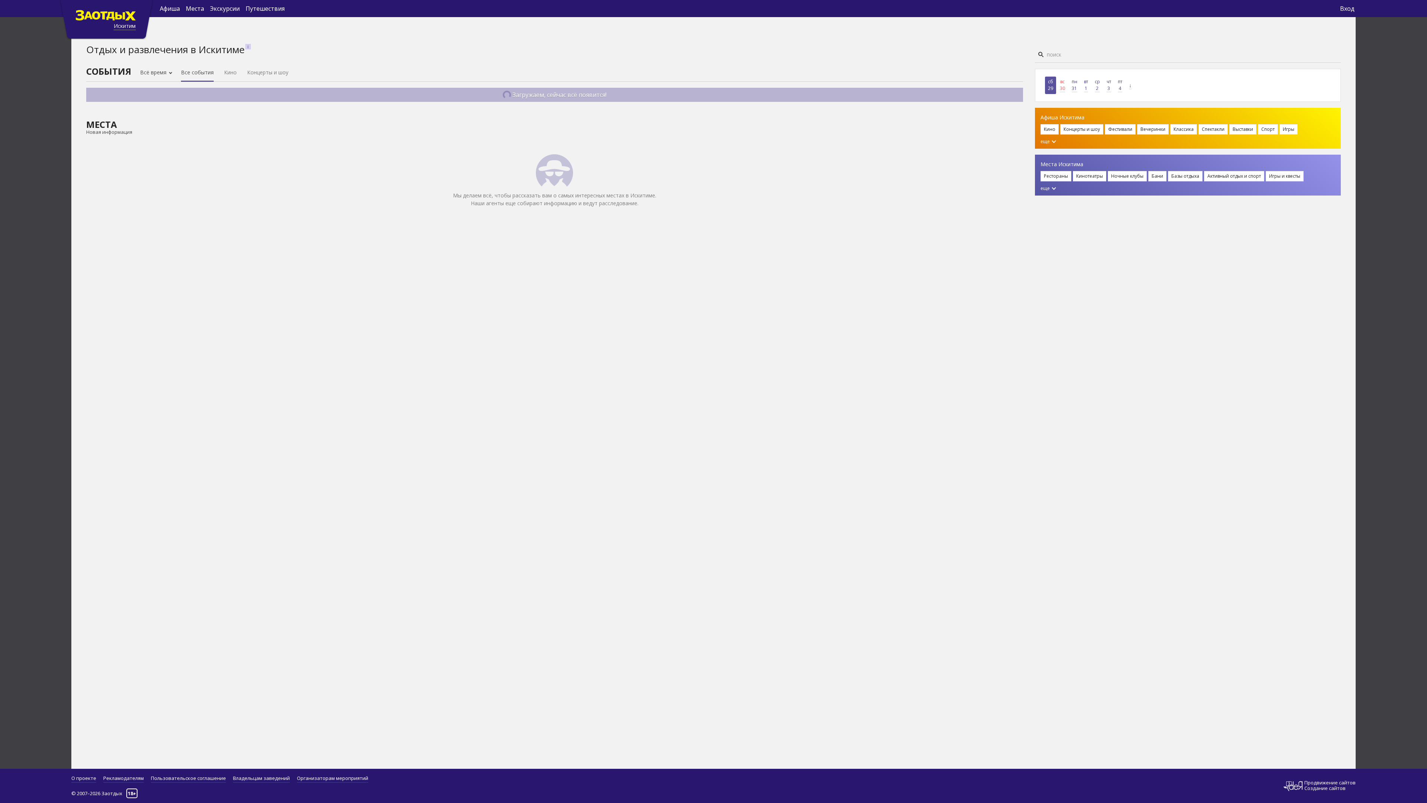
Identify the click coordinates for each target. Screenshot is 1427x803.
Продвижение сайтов (1330, 783)
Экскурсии (225, 8)
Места (195, 8)
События (108, 71)
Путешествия (265, 8)
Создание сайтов (1325, 788)
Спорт (1268, 129)
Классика (1184, 129)
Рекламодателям (123, 778)
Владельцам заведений (261, 778)
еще (1046, 141)
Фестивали (1120, 129)
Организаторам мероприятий (332, 778)
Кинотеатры (1089, 176)
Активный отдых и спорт (1234, 176)
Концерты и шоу (267, 72)
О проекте (83, 778)
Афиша (170, 8)
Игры (1288, 129)
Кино (230, 72)
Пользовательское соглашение (188, 778)
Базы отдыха (1185, 176)
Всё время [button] (154, 72)
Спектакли (1213, 129)
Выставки (1243, 129)
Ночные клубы (1127, 176)
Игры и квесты (1284, 176)
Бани (1157, 176)
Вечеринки (1152, 129)
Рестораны (1056, 176)
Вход (1347, 8)
